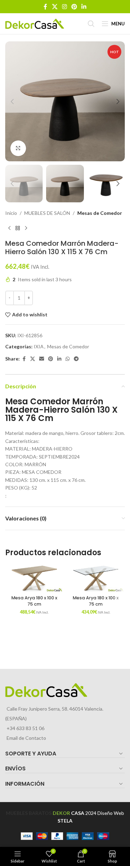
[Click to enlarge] (18, 148)
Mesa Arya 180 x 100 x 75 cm (34, 601)
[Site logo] (34, 23)
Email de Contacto (26, 738)
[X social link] (55, 6)
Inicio (11, 213)
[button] (12, 101)
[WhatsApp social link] (67, 359)
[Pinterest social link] (74, 6)
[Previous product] (9, 228)
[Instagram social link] (64, 6)
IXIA (39, 346)
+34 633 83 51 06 (25, 728)
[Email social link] (41, 359)
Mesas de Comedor (99, 213)
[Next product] (26, 228)
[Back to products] (18, 228)
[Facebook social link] (45, 6)
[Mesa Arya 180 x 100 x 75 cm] (34, 578)
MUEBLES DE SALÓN (47, 213)
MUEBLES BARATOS (29, 813)
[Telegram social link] (76, 359)
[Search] (91, 24)
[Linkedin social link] (84, 6)
